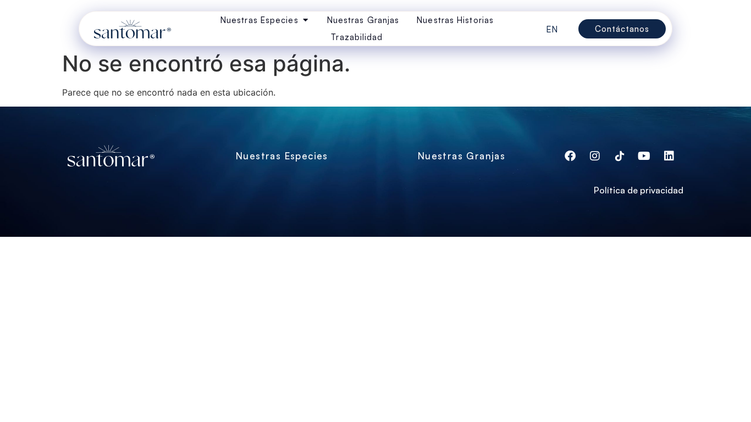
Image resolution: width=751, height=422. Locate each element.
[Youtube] (644, 156)
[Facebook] (570, 156)
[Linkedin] (669, 156)
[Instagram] (595, 156)
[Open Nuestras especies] (305, 20)
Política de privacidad (638, 190)
